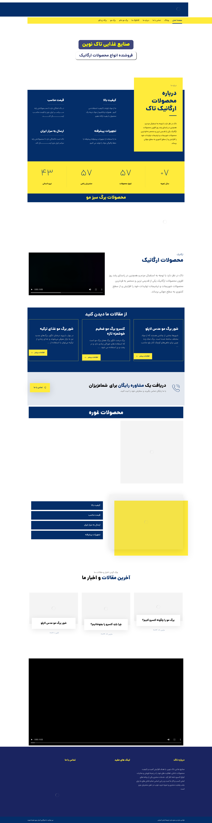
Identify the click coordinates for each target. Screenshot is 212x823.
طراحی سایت (181, 820)
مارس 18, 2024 (159, 630)
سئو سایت (172, 820)
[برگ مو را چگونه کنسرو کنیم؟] (158, 607)
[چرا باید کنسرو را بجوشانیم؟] (106, 609)
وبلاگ (125, 773)
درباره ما (124, 781)
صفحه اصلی (123, 769)
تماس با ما (123, 777)
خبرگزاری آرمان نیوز (40, 820)
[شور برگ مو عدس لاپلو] (53, 608)
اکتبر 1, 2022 (54, 633)
